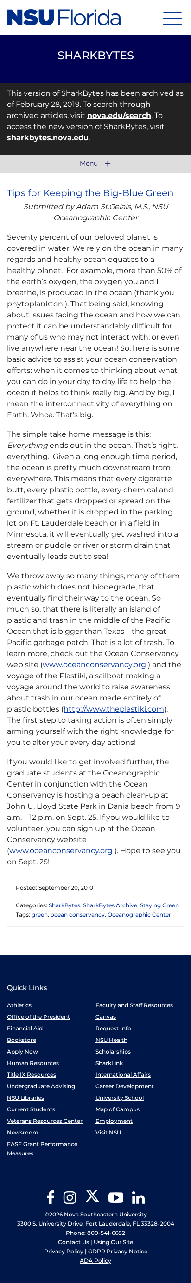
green (40, 914)
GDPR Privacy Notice (117, 1251)
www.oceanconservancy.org (94, 664)
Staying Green (159, 905)
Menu (90, 164)
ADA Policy (95, 1260)
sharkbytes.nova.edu (48, 137)
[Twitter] (92, 1200)
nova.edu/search (119, 115)
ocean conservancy (78, 914)
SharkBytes (64, 905)
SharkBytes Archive (110, 905)
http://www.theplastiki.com (114, 709)
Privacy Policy (63, 1251)
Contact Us (73, 1242)
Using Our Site (113, 1242)
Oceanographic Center (139, 914)
